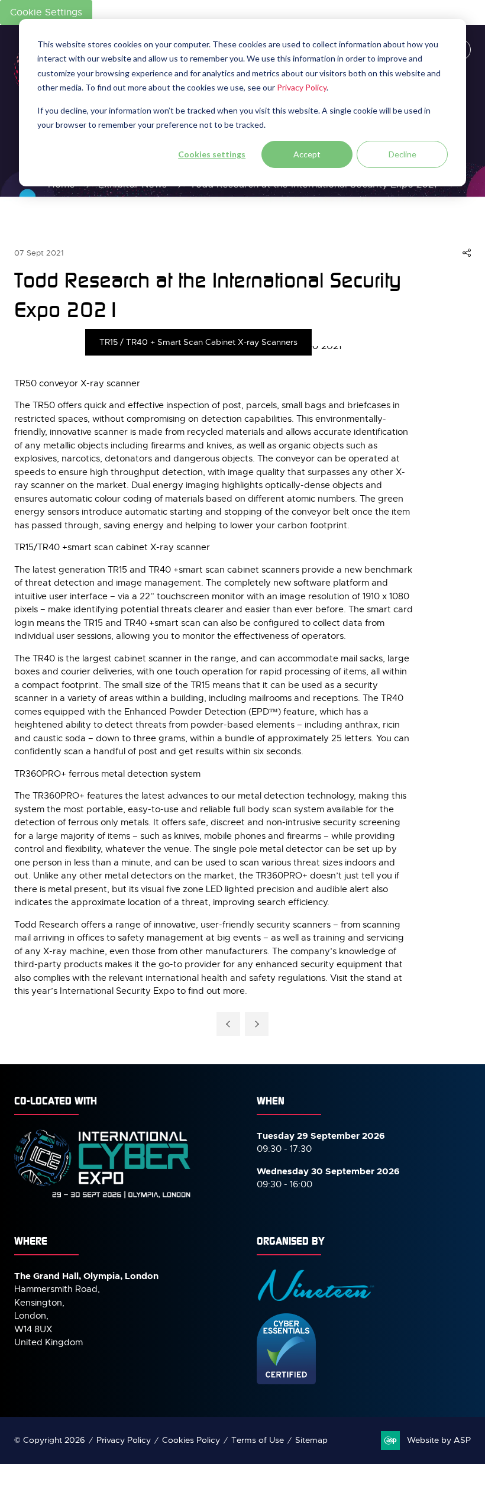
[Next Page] (257, 1024)
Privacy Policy (301, 87)
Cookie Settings (46, 12)
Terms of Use (257, 1440)
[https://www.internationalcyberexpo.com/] (103, 1197)
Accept (307, 154)
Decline (402, 154)
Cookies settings (211, 154)
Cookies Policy (191, 1440)
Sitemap (311, 1440)
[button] (467, 253)
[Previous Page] (228, 1024)
